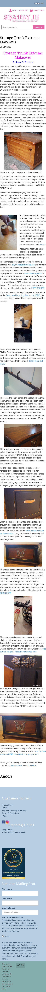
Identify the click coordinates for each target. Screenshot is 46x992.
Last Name (7, 898)
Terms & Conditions (10, 813)
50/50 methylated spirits (23, 265)
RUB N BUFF (5, 593)
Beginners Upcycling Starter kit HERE (22, 295)
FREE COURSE (37, 288)
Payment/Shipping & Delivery (14, 810)
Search (38, 27)
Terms (4, 959)
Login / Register (19, 10)
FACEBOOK (31, 765)
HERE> (42, 244)
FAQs (4, 816)
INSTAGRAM (16, 765)
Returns (5, 808)
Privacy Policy (7, 805)
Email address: (8, 908)
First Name (7, 889)
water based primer (33, 273)
